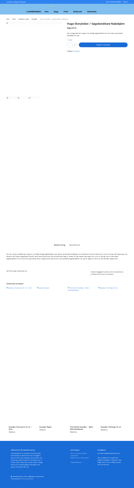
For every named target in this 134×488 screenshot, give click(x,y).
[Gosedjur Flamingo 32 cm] (112, 355)
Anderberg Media (27, 479)
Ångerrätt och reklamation (79, 458)
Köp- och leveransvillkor (78, 453)
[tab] (59, 244)
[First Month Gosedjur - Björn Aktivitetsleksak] (82, 355)
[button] (16, 433)
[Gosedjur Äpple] (51, 355)
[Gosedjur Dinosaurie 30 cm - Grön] (20, 355)
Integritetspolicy (76, 462)
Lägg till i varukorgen (103, 45)
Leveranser (74, 455)
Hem (7, 19)
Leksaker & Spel (23, 19)
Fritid (13, 19)
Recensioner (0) (74, 245)
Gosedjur (34, 19)
